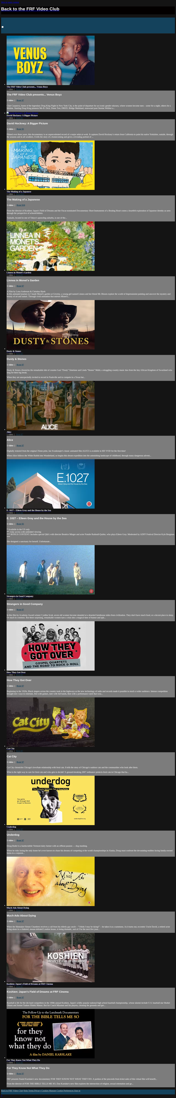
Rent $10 (20, 194)
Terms (31, 1090)
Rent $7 (19, 89)
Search (13, 29)
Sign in (44, 29)
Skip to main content (10, 2)
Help (26, 1090)
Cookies (45, 1090)
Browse (5, 29)
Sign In (4, 32)
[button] (2, 27)
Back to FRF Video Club (28, 29)
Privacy (37, 1090)
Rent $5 (19, 118)
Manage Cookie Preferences (61, 1090)
